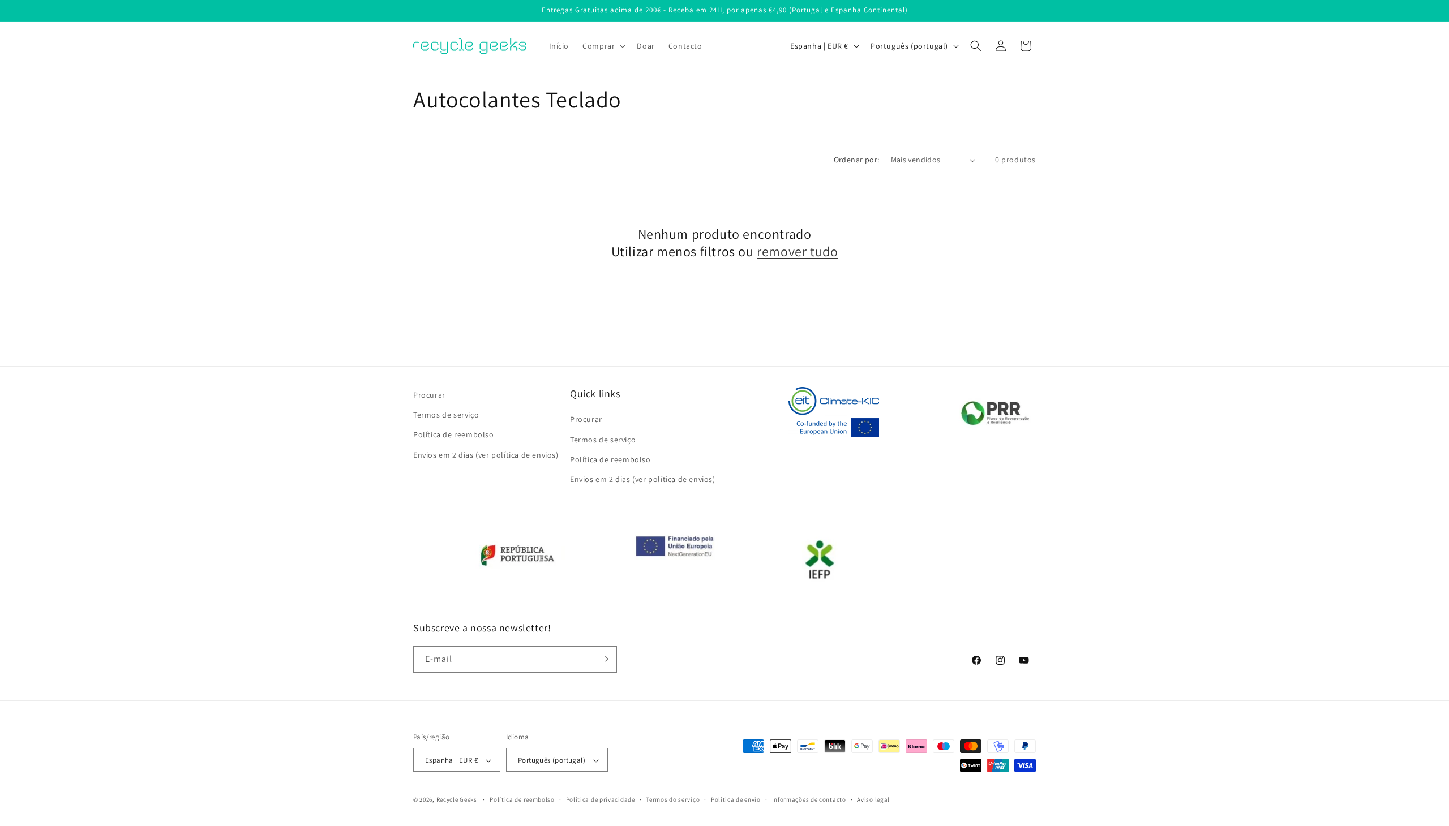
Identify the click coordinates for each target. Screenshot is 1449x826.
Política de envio (736, 799)
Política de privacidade (600, 799)
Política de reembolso (453, 434)
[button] (603, 46)
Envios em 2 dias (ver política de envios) (486, 454)
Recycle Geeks (456, 800)
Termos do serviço (673, 799)
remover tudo (797, 251)
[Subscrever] (603, 659)
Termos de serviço (446, 415)
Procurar (429, 395)
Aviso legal (873, 799)
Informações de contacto (809, 799)
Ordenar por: (857, 159)
